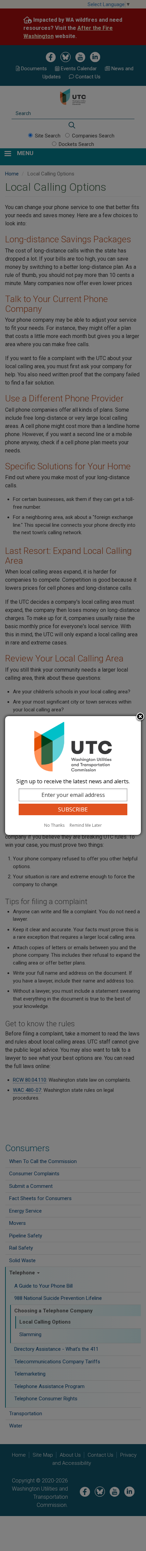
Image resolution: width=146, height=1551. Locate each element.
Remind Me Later (86, 825)
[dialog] (73, 775)
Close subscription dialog (140, 717)
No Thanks (54, 825)
